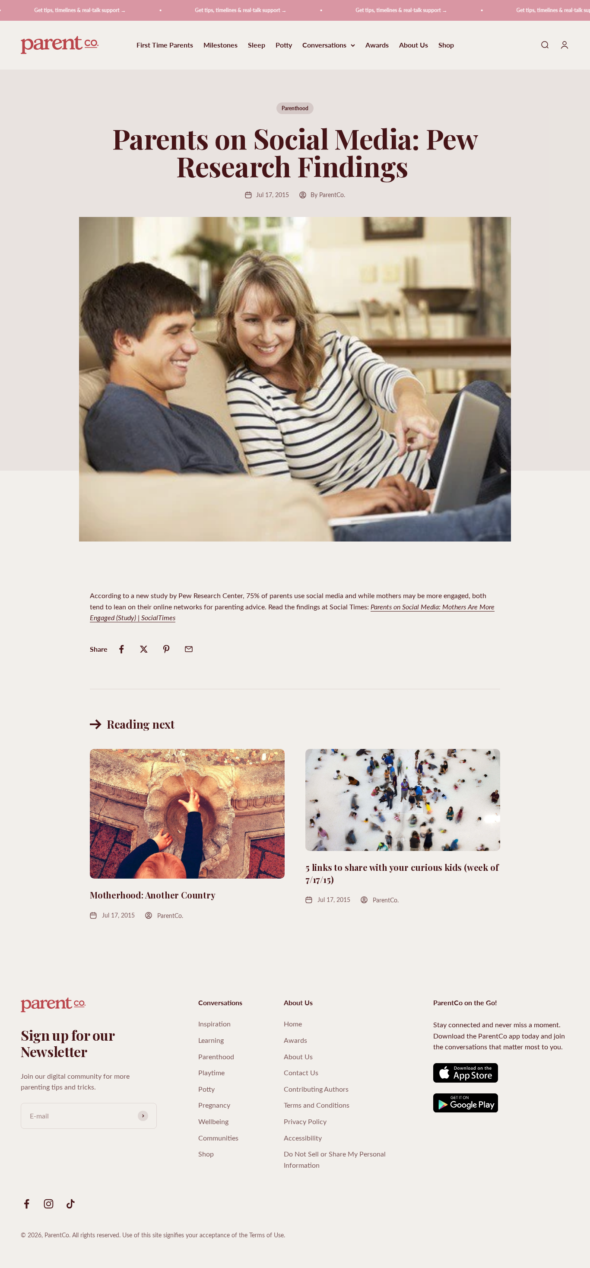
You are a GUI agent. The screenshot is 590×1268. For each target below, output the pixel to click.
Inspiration (214, 1023)
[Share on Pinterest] (166, 649)
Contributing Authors (316, 1088)
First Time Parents (164, 45)
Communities (218, 1137)
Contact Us (301, 1072)
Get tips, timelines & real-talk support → (57, 10)
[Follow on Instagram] (48, 1204)
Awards (377, 45)
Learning (211, 1040)
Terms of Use (266, 1235)
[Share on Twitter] (143, 649)
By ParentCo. (328, 195)
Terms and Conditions (316, 1104)
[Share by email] (188, 649)
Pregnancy (214, 1104)
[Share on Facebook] (121, 649)
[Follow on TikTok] (70, 1204)
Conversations (324, 45)
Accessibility (303, 1137)
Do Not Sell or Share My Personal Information (335, 1159)
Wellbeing (213, 1121)
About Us (413, 45)
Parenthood (295, 108)
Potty (284, 45)
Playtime (211, 1072)
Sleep (256, 45)
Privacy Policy (305, 1121)
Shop (446, 45)
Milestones (220, 45)
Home (293, 1023)
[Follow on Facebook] (26, 1204)
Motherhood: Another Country (153, 895)
